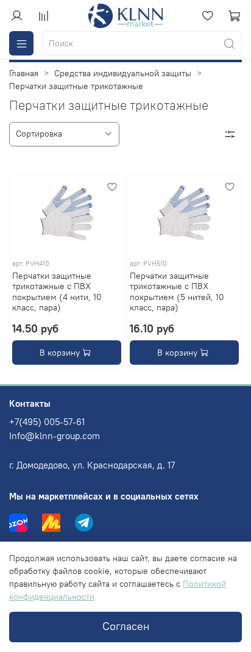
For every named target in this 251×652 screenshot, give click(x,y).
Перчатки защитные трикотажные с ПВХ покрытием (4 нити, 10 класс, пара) (57, 291)
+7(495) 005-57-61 (47, 422)
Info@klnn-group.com (54, 436)
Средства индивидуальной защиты (122, 73)
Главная (23, 73)
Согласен (125, 626)
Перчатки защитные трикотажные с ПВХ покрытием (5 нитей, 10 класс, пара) (177, 291)
